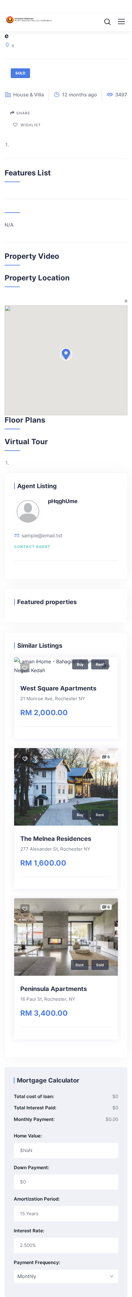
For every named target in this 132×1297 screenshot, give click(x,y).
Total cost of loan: (34, 1096)
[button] (66, 354)
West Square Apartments (58, 688)
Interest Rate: (29, 1231)
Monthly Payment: (34, 1119)
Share (23, 113)
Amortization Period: (37, 1199)
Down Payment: (31, 1167)
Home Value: (28, 1136)
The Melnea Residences (55, 838)
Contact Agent (32, 546)
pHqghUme (63, 501)
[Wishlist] (24, 667)
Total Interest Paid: (35, 1108)
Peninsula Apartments (53, 989)
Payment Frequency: (37, 1262)
